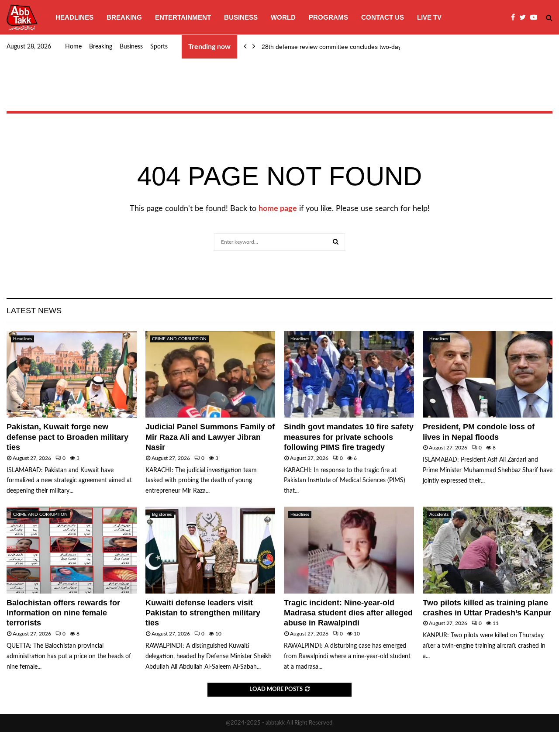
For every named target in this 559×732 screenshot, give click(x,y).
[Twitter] (524, 17)
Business (241, 17)
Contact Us (382, 17)
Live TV (429, 17)
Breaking (124, 17)
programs (328, 17)
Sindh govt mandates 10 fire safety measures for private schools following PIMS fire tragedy (349, 437)
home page (278, 209)
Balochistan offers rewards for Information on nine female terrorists (63, 613)
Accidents (439, 514)
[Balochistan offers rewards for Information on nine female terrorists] (72, 550)
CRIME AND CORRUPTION (179, 339)
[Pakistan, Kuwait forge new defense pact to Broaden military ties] (72, 374)
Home (73, 47)
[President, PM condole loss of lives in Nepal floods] (488, 374)
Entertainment (183, 17)
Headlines (74, 17)
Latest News (34, 310)
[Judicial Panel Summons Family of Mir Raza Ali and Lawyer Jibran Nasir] (210, 374)
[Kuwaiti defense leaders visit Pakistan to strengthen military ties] (210, 550)
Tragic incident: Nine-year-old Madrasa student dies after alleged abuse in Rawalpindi (348, 613)
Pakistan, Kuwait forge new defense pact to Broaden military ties (67, 437)
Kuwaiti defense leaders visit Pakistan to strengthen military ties (202, 613)
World (283, 17)
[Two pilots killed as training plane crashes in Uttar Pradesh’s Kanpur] (488, 550)
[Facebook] (515, 17)
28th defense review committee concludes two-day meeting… (346, 46)
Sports (159, 47)
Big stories (162, 514)
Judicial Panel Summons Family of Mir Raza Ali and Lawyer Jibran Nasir (210, 437)
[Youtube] (536, 17)
